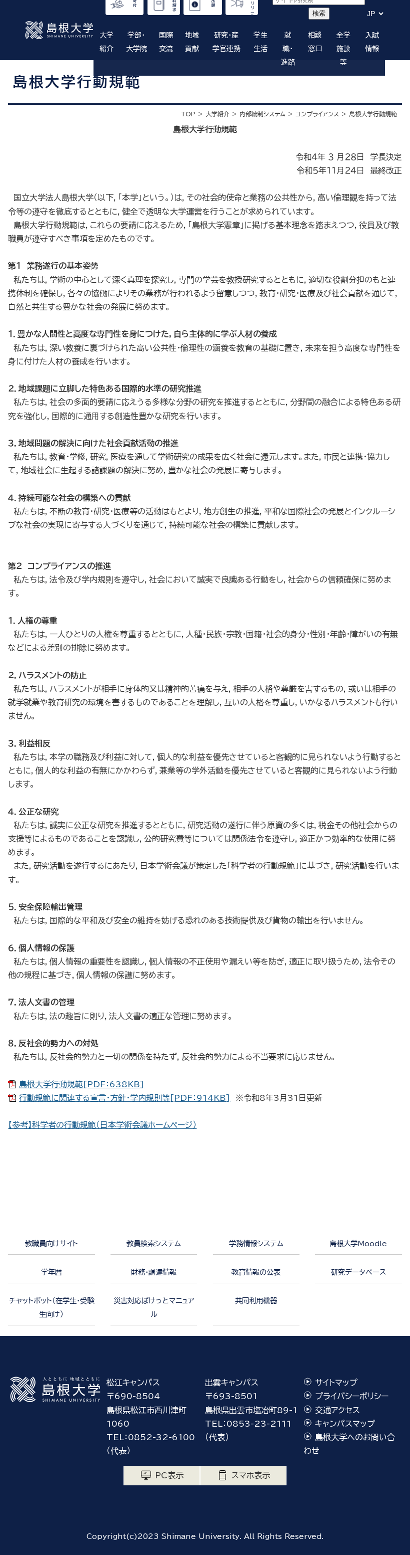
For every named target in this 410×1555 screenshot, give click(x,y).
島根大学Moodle (358, 1243)
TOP (188, 114)
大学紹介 (218, 114)
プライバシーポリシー (351, 1396)
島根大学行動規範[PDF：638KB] (81, 1084)
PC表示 (169, 1475)
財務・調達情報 (153, 1272)
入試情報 (372, 42)
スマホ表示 (251, 1475)
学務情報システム (256, 1243)
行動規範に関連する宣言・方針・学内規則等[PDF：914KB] (124, 1098)
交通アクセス (337, 1410)
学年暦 (51, 1272)
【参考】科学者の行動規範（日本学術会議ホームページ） (102, 1125)
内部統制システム (263, 114)
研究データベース (358, 1272)
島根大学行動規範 (373, 114)
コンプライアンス (317, 114)
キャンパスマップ (345, 1424)
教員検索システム (153, 1243)
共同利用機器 (256, 1300)
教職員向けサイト (51, 1243)
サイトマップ (336, 1383)
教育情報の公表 (256, 1272)
